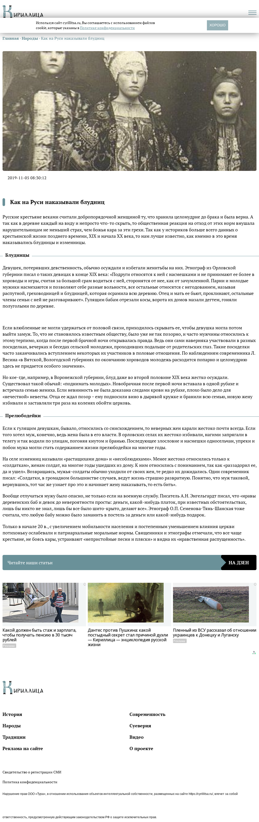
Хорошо (217, 25)
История (12, 714)
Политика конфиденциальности (30, 781)
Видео (137, 737)
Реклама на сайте (23, 748)
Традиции (14, 737)
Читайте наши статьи (128, 562)
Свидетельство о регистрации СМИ (32, 772)
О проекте (141, 748)
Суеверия (140, 726)
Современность (147, 714)
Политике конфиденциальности (107, 27)
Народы (12, 726)
